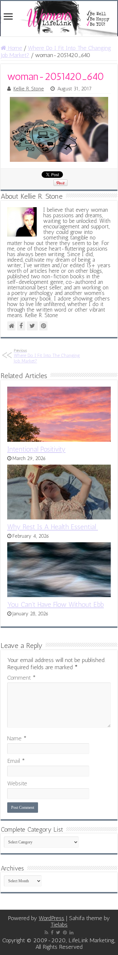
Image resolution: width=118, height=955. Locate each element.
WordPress (51, 918)
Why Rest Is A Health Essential (52, 527)
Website (17, 783)
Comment (21, 677)
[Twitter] (58, 932)
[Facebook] (52, 932)
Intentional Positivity (36, 449)
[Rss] (46, 932)
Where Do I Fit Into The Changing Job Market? (47, 356)
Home (14, 48)
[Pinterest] (65, 932)
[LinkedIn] (71, 932)
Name (17, 738)
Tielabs (59, 924)
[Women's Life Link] (59, 18)
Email (16, 760)
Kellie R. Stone (28, 89)
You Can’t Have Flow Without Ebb (55, 604)
